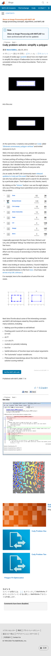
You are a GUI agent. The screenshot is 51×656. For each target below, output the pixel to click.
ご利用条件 (7, 637)
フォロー (44, 388)
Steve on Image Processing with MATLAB (19, 19)
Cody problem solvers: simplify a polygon (25, 44)
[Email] (32, 392)
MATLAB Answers (8, 8)
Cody (34, 8)
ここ (21, 592)
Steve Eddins (11, 50)
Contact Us (17, 637)
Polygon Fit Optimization (14, 578)
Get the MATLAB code (12, 372)
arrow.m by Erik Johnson (12, 273)
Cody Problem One (39, 531)
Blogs (10, 3)
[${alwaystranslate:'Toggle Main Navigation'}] (47, 2)
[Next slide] (47, 8)
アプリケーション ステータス (27, 634)
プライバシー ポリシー (31, 630)
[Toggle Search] (43, 2)
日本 (44, 648)
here (31, 270)
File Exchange (23, 8)
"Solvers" (19, 185)
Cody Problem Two (39, 554)
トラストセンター (9, 630)
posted (23, 57)
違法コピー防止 (8, 634)
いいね (31, 54)
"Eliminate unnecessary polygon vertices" (18, 146)
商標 (19, 630)
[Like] (35, 388)
